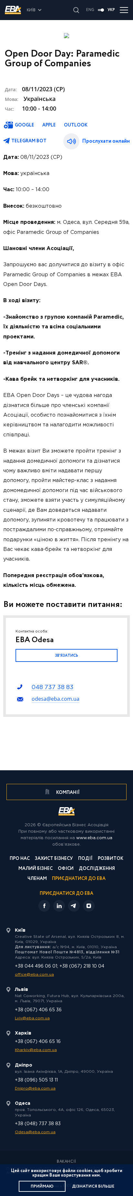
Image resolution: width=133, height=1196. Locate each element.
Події (85, 859)
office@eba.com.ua (34, 974)
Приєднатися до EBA (79, 879)
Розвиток (110, 859)
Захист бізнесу (54, 859)
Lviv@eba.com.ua (32, 1018)
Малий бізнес (35, 869)
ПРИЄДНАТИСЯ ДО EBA (66, 893)
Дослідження (97, 869)
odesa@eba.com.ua (55, 698)
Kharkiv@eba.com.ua (36, 1050)
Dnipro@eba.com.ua (35, 1088)
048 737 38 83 (53, 687)
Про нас (20, 859)
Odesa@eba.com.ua (35, 1132)
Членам (37, 879)
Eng (90, 10)
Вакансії (66, 1162)
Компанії (67, 792)
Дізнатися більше (93, 1186)
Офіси (66, 869)
